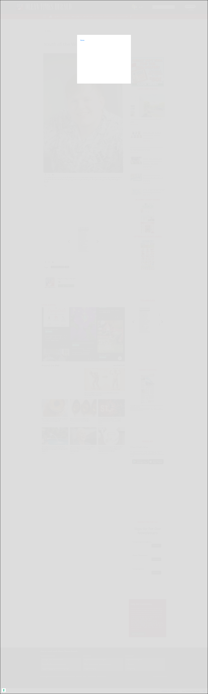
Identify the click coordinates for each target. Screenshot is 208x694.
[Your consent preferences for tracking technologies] (4, 690)
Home (82, 40)
